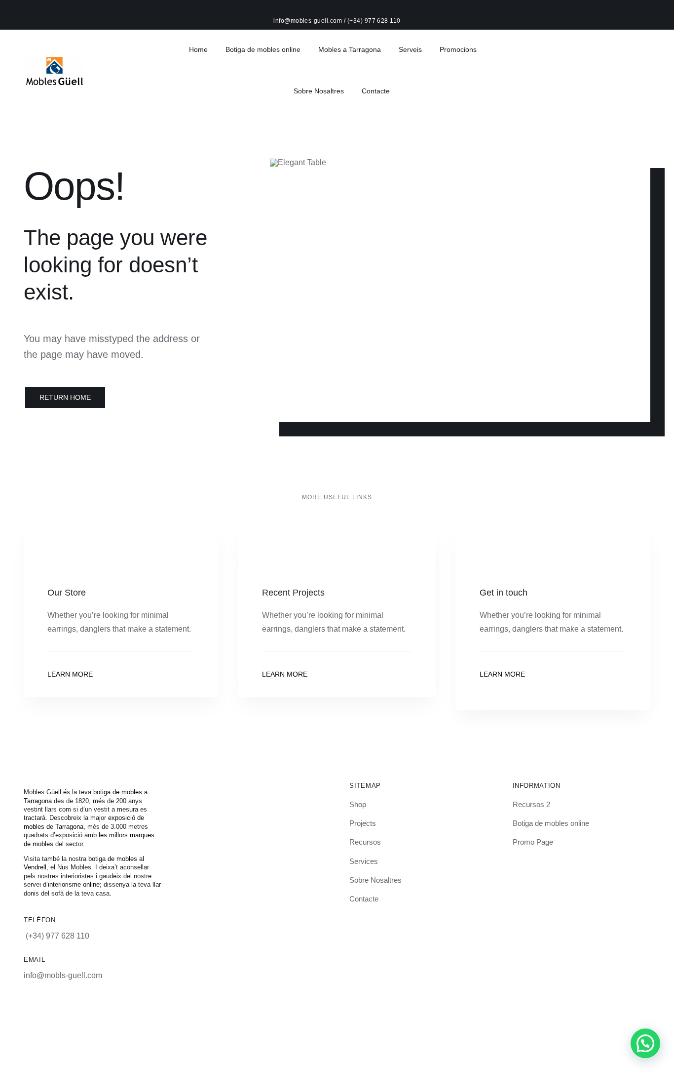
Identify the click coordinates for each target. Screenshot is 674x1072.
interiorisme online (74, 884)
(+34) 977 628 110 (374, 20)
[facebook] (179, 1019)
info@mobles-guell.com (308, 20)
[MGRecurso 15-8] (54, 60)
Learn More (70, 674)
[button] (645, 1043)
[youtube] (212, 1019)
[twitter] (195, 1019)
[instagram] (162, 1019)
